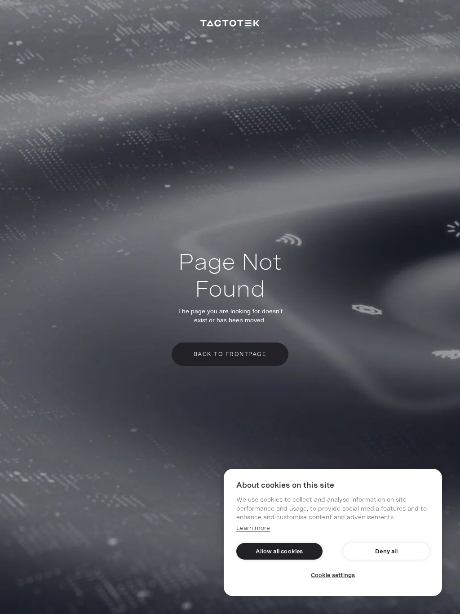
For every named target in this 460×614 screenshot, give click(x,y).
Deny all (386, 551)
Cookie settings (333, 575)
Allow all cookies (279, 551)
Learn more (253, 528)
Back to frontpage (230, 354)
